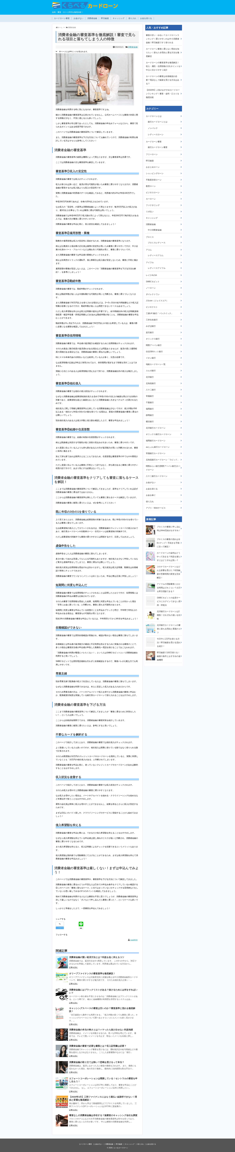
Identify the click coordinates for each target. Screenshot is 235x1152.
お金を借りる (146, 18)
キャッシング (118, 18)
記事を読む (73, 967)
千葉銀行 (150, 402)
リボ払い (150, 212)
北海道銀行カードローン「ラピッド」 (162, 460)
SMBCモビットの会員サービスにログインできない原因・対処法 (168, 601)
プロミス (150, 237)
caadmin (134, 940)
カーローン (151, 199)
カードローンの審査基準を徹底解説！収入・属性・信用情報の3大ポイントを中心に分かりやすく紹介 (163, 66)
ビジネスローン (153, 192)
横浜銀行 (150, 421)
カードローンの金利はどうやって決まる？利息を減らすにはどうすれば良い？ (168, 556)
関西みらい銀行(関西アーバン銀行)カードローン (163, 468)
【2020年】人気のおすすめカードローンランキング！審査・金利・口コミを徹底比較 (163, 93)
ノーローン (151, 288)
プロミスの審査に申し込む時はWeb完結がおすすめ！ (169, 528)
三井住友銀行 (152, 320)
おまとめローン (153, 167)
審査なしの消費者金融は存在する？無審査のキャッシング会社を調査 (103, 1115)
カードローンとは (154, 116)
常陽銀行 (150, 396)
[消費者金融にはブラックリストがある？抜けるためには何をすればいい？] (62, 995)
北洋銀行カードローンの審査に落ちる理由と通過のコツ (168, 629)
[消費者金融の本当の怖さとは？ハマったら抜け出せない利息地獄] (62, 1035)
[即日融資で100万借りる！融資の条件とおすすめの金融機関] (150, 651)
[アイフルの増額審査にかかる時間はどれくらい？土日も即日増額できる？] (150, 582)
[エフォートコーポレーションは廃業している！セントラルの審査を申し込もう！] (62, 1083)
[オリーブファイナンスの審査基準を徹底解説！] (62, 978)
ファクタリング (153, 205)
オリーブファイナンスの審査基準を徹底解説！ (92, 973)
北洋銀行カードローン (155, 428)
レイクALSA (151, 275)
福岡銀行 (150, 409)
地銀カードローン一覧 (155, 364)
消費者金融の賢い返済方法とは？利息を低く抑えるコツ (96, 957)
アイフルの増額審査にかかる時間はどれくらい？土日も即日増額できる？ (168, 587)
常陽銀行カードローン (155, 453)
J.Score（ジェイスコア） (157, 301)
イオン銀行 (151, 358)
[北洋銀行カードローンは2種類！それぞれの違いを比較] (150, 610)
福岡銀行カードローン (155, 441)
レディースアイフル (156, 268)
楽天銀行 (150, 332)
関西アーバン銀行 (154, 345)
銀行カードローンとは (157, 122)
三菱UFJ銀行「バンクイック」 (159, 313)
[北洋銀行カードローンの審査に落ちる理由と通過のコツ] (150, 623)
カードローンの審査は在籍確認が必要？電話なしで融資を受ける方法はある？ (162, 80)
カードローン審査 (62, 18)
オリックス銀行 (153, 339)
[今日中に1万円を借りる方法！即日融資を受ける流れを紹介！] (150, 637)
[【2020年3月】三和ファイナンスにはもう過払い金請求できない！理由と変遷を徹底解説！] (62, 1102)
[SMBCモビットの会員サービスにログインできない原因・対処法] (150, 596)
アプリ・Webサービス (156, 508)
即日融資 (105, 18)
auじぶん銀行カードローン (158, 447)
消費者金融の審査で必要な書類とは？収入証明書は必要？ (97, 1046)
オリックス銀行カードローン (158, 434)
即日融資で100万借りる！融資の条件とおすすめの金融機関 (168, 656)
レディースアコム (156, 255)
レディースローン (156, 134)
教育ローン (151, 186)
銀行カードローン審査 (157, 147)
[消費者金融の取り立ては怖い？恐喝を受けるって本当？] (62, 1067)
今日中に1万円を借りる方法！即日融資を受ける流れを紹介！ (168, 642)
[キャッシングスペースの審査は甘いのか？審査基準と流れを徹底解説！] (62, 1013)
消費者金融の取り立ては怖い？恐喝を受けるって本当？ (96, 1062)
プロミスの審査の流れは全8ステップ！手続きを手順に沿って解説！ (168, 543)
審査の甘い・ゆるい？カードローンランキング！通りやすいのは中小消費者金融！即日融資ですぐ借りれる (162, 39)
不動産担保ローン (154, 180)
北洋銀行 (150, 377)
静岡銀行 (150, 415)
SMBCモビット (152, 282)
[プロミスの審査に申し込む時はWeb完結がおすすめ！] (150, 525)
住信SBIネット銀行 (154, 352)
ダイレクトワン (153, 294)
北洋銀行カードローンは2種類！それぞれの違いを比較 (168, 615)
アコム (149, 250)
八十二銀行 (151, 390)
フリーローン (152, 154)
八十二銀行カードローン (156, 476)
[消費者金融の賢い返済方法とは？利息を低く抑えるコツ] (62, 962)
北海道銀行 (151, 383)
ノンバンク (153, 128)
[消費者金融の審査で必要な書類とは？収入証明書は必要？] (62, 1051)
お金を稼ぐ (151, 495)
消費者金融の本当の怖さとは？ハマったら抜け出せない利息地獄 (101, 1029)
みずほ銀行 (151, 326)
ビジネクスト (152, 307)
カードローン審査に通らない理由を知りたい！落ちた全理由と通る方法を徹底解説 (162, 52)
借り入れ (132, 18)
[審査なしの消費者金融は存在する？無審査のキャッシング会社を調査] (62, 1120)
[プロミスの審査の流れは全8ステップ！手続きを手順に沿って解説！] (150, 537)
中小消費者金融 (155, 230)
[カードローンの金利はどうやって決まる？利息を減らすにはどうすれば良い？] (150, 551)
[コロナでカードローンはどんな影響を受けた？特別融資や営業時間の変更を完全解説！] (150, 565)
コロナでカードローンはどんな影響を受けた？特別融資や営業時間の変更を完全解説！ (168, 572)
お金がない (78, 18)
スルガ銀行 (151, 371)
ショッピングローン (155, 173)
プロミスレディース (156, 243)
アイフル (150, 262)
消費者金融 (92, 18)
